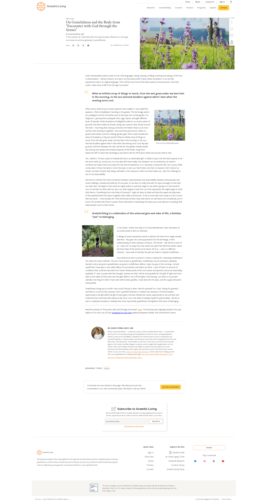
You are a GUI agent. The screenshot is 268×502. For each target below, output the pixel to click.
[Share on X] (83, 45)
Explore (213, 7)
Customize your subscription (134, 426)
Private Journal (236, 35)
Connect (178, 7)
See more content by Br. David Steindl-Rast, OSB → (125, 358)
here (140, 309)
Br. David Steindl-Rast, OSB (75, 34)
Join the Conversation (170, 387)
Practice (189, 7)
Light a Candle (236, 22)
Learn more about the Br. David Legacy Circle (157, 354)
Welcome (151, 7)
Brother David (236, 42)
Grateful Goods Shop (175, 469)
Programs (201, 7)
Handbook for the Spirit (122, 312)
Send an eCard (236, 28)
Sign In (222, 2)
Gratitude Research (176, 461)
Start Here (149, 456)
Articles (70, 19)
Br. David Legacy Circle (175, 456)
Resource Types (93, 368)
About (197, 2)
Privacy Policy (226, 499)
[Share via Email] (88, 45)
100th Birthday (165, 7)
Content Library (177, 465)
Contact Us (210, 2)
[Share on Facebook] (73, 45)
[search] (231, 2)
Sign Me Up (156, 421)
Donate (223, 8)
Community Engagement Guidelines (207, 499)
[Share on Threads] (78, 45)
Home (187, 2)
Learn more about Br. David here (137, 352)
